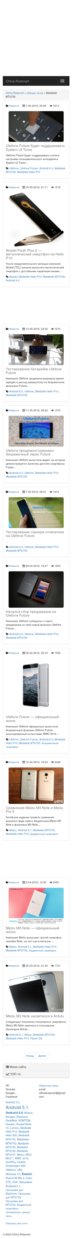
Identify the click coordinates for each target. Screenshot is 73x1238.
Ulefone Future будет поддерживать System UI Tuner (35, 147)
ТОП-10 (15, 1074)
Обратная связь (48, 1085)
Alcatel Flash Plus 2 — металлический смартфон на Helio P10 (35, 254)
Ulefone (14, 168)
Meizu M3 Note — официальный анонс (32, 929)
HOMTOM (24, 1120)
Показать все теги (16, 1223)
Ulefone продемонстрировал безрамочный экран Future (30, 452)
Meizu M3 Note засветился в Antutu (35, 1015)
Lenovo (14, 1128)
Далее (42, 1055)
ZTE (8, 1182)
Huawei (10, 1124)
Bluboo (28, 1113)
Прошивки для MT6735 (18, 1195)
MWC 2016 (21, 1158)
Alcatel (13, 276)
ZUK (14, 1182)
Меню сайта (17, 1067)
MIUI (28, 1154)
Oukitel (21, 1162)
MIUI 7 (9, 1158)
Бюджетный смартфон (44, 834)
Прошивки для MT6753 (14, 1202)
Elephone (22, 1116)
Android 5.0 (12, 1102)
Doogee (10, 1116)
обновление (13, 1212)
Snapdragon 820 (15, 1165)
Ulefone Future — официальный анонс (32, 718)
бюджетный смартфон (42, 950)
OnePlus (11, 1162)
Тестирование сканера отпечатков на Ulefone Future (35, 533)
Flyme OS (36, 1038)
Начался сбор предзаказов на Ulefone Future (31, 613)
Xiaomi (27, 1174)
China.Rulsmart (17, 81)
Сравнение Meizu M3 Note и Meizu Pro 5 (34, 809)
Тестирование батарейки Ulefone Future (34, 370)
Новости (14, 105)
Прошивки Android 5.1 (19, 1184)
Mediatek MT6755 (54, 276)
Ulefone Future (29, 168)
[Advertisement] (36, 38)
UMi (19, 1170)
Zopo (29, 1178)
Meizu (12, 830)
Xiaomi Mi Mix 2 (15, 1178)
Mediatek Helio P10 (28, 172)
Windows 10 (13, 1174)
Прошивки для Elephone (14, 1191)
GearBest (11, 1120)
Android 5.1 (25, 830)
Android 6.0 (46, 168)
